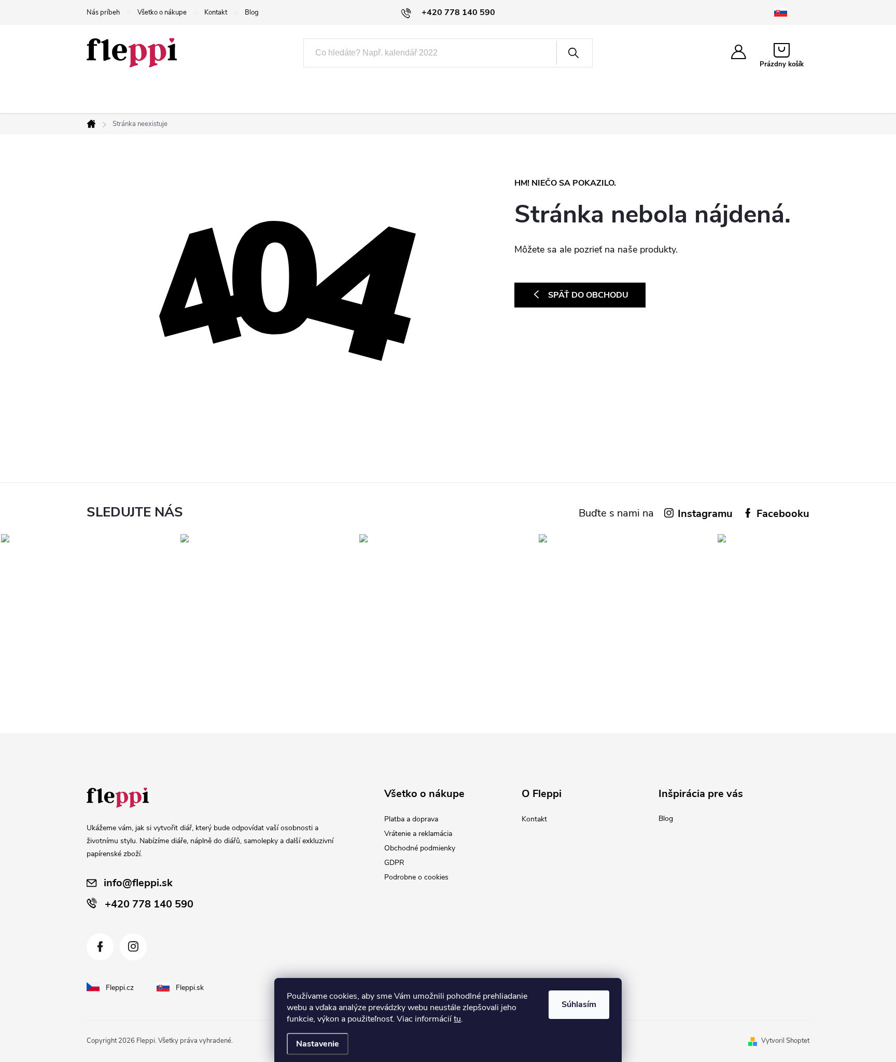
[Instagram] (133, 946)
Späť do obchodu (588, 295)
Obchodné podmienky (419, 848)
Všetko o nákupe (162, 12)
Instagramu (705, 514)
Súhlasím (579, 1004)
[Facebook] (100, 946)
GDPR (394, 863)
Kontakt (215, 12)
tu (457, 1019)
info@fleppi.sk (138, 882)
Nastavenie (317, 1044)
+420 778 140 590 (149, 904)
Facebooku (783, 514)
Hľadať (573, 53)
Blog (252, 12)
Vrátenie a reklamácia (418, 834)
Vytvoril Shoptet (785, 1040)
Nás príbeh (103, 12)
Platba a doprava (411, 819)
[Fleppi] (118, 797)
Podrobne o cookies (416, 877)
